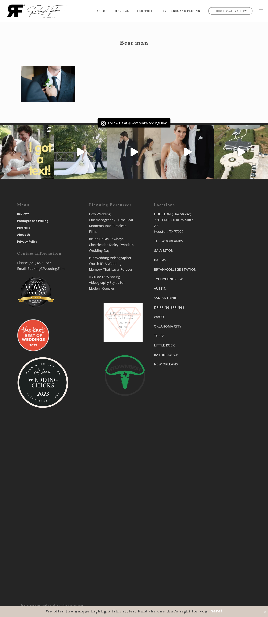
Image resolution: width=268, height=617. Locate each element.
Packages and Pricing (32, 221)
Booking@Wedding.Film (46, 268)
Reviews (23, 214)
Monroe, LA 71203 (218, 366)
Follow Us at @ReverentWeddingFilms (137, 123)
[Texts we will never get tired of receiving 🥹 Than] (27, 152)
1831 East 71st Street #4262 (176, 535)
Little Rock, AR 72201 (170, 568)
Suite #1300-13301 (168, 514)
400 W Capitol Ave (168, 556)
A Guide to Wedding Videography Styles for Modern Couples (107, 283)
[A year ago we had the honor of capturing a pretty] (187, 152)
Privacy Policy (27, 242)
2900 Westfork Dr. (218, 301)
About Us (23, 235)
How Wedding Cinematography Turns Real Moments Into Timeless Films (111, 223)
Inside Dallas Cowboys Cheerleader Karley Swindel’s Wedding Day (111, 245)
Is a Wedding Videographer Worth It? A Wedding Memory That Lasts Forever (111, 264)
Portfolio (23, 228)
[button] (261, 11)
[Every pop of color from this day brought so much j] (241, 152)
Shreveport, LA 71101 (221, 339)
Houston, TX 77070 (168, 231)
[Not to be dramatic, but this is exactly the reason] (80, 152)
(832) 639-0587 (40, 262)
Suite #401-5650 (216, 306)
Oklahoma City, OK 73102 (173, 520)
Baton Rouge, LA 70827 (222, 312)
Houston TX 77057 (168, 397)
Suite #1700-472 (166, 562)
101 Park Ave (164, 508)
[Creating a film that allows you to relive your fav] (134, 152)
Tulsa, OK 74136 (166, 541)
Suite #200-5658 (216, 360)
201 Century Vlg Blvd (220, 354)
